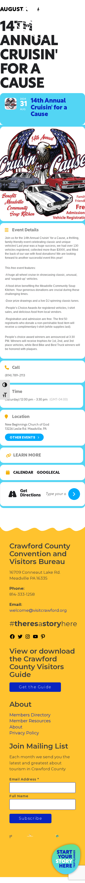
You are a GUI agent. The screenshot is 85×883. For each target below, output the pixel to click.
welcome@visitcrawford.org (38, 610)
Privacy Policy (24, 733)
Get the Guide (35, 687)
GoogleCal (48, 473)
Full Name (18, 796)
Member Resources (30, 721)
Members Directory (30, 715)
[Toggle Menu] (68, 24)
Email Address (24, 779)
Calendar (23, 473)
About (15, 727)
